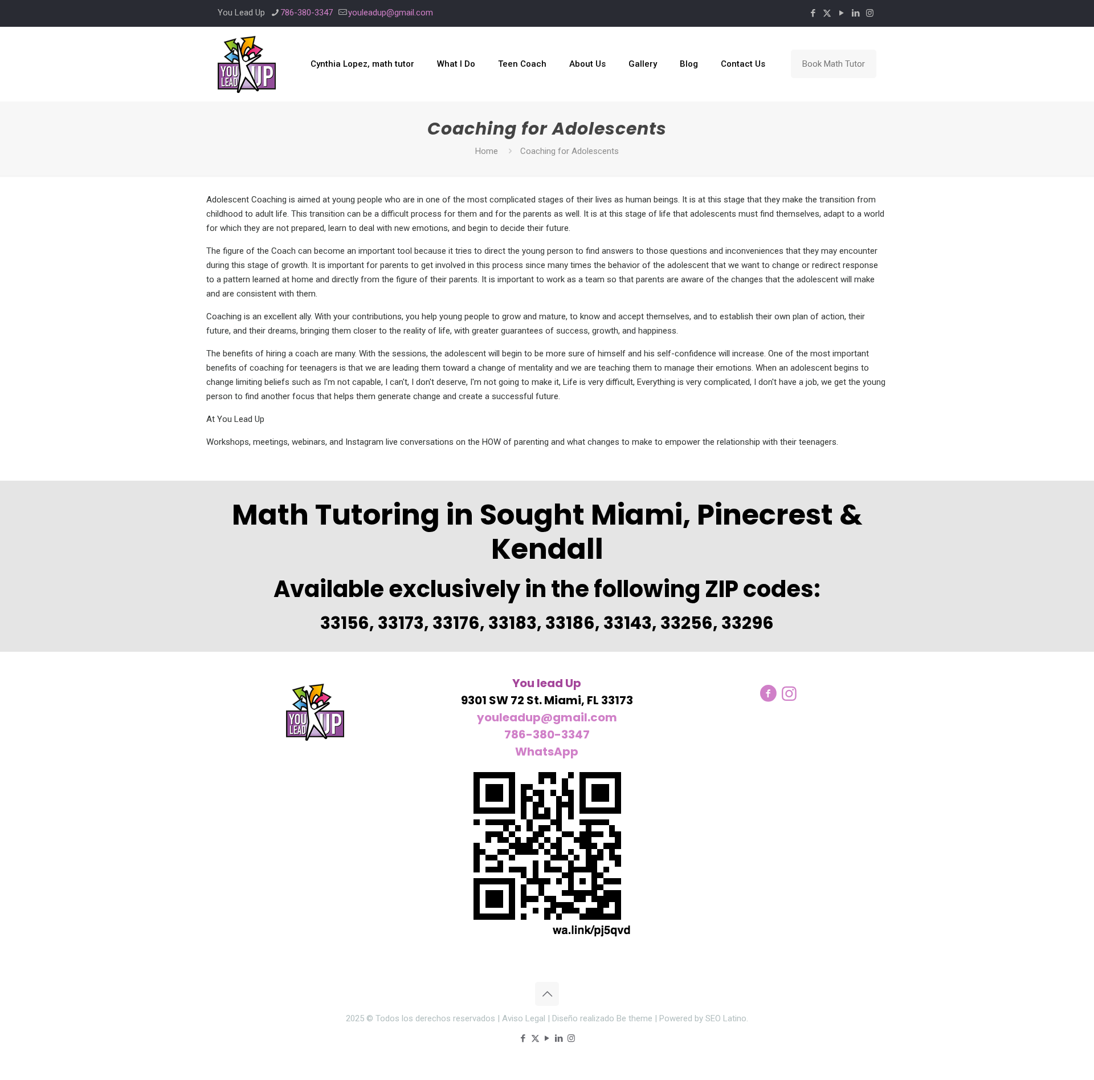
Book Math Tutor (833, 64)
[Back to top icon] (547, 994)
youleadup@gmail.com (390, 12)
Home (486, 151)
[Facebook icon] (813, 13)
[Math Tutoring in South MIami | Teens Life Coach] (247, 64)
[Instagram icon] (870, 13)
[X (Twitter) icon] (827, 13)
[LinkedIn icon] (855, 13)
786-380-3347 (306, 12)
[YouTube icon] (841, 13)
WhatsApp (546, 752)
